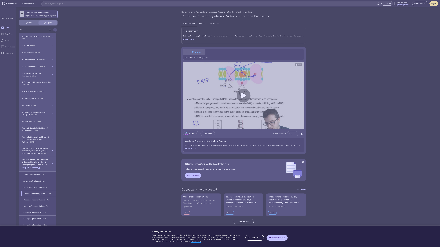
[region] (220, 236)
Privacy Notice (196, 241)
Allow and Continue (277, 238)
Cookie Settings (254, 238)
